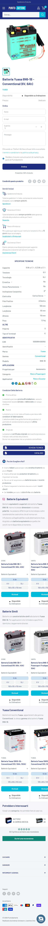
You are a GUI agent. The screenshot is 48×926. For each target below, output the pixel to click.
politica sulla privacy (30, 152)
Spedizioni (6, 204)
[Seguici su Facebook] (4, 893)
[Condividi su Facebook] (30, 181)
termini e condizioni (11, 152)
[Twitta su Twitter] (39, 181)
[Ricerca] (42, 14)
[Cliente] (38, 8)
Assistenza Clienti (9, 253)
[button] (41, 919)
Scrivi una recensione (24, 838)
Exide (3, 561)
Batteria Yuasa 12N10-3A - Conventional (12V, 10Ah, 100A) (13, 762)
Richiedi (15, 594)
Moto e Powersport (38, 374)
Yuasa (5, 90)
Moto (35, 379)
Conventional (40, 356)
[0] (43, 8)
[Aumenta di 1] (41, 126)
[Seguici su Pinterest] (13, 893)
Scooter (42, 379)
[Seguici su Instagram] (9, 893)
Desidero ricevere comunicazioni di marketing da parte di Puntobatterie (24, 158)
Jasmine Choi (30, 921)
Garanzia (5, 220)
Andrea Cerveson (18, 921)
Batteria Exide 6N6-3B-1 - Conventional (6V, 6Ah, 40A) (12, 565)
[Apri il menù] (3, 8)
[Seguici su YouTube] (18, 893)
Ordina (24, 166)
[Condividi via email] (44, 181)
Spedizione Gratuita (24, 2)
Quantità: (7, 126)
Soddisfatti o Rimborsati (11, 236)
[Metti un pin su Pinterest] (34, 181)
